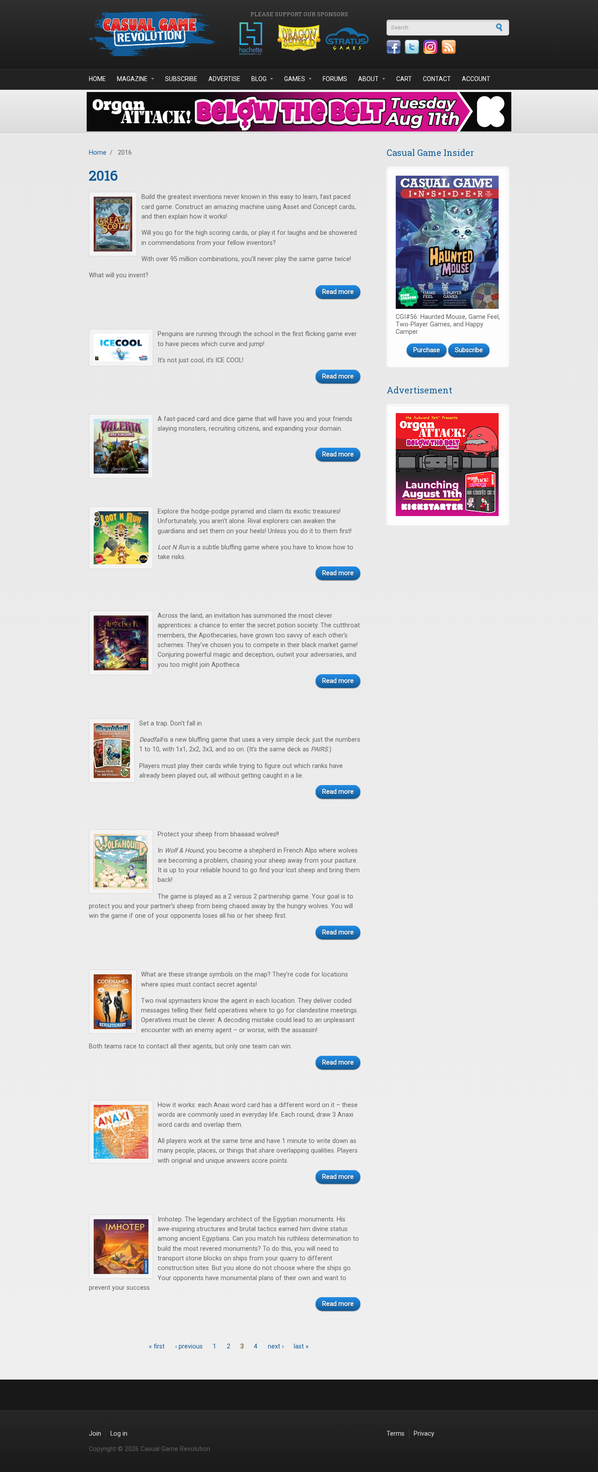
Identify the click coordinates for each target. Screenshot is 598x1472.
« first (157, 1346)
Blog (259, 78)
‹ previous (189, 1346)
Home (97, 78)
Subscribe (181, 78)
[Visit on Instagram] (430, 47)
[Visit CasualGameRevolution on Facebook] (394, 47)
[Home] (154, 33)
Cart (404, 78)
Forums (335, 78)
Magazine (132, 78)
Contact (437, 78)
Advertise (224, 78)
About (368, 78)
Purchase (426, 350)
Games (294, 78)
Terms (396, 1433)
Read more (338, 292)
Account (476, 78)
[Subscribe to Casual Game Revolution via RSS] (449, 47)
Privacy (424, 1433)
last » (301, 1346)
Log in (118, 1433)
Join (95, 1433)
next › (276, 1346)
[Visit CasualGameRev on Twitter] (412, 47)
